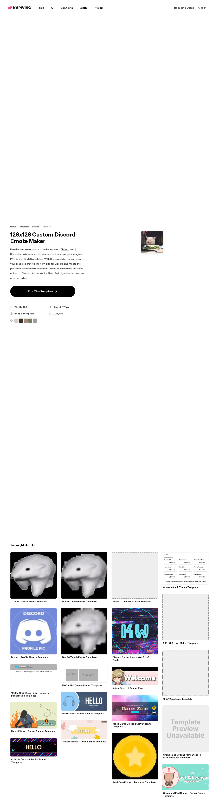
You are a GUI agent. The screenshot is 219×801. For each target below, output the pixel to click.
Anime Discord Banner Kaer (127, 688)
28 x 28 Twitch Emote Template (79, 657)
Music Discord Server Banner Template (33, 731)
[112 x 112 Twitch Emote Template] (33, 575)
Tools (40, 8)
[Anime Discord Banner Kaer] (135, 676)
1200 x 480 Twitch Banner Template (82, 685)
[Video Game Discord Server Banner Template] (135, 708)
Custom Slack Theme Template (180, 587)
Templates (24, 226)
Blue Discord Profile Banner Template (83, 713)
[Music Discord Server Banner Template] (33, 715)
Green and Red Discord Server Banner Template (184, 794)
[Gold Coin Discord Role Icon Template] (135, 756)
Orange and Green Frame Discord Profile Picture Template (182, 756)
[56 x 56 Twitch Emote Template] (84, 575)
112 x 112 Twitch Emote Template (29, 601)
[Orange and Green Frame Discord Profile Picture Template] (185, 729)
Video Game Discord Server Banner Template (132, 725)
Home (13, 226)
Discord (35, 226)
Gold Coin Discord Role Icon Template (134, 782)
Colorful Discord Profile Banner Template (29, 760)
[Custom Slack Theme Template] (185, 568)
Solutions (67, 8)
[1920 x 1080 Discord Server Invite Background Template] (33, 677)
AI (52, 8)
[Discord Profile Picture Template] (33, 631)
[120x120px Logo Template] (185, 673)
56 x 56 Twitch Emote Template (79, 601)
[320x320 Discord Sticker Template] (135, 575)
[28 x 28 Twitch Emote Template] (84, 631)
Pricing (98, 7)
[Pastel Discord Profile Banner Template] (84, 729)
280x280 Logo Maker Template (180, 643)
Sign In (202, 7)
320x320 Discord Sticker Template (131, 601)
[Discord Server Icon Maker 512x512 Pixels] (135, 631)
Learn (83, 8)
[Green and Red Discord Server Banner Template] (185, 777)
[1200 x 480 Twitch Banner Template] (84, 673)
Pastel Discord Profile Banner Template (84, 741)
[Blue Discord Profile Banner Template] (84, 701)
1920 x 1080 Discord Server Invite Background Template (30, 694)
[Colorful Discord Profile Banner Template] (33, 747)
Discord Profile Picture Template (29, 657)
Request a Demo (184, 7)
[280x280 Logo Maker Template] (185, 617)
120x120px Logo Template (177, 699)
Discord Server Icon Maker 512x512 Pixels (132, 658)
